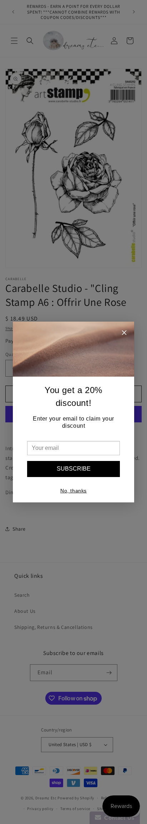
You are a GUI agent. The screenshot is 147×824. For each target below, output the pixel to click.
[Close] (124, 333)
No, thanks (73, 490)
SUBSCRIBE (74, 469)
